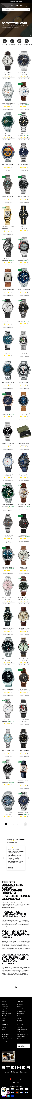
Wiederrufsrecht (21, 1036)
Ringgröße (4, 1036)
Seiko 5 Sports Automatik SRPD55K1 (8, 689)
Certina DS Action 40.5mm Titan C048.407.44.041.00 (24, 164)
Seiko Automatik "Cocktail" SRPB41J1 (8, 382)
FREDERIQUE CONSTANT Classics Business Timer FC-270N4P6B (24, 813)
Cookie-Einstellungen (22, 1029)
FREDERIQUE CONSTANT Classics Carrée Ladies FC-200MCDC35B (8, 227)
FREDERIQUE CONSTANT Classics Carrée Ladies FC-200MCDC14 (24, 781)
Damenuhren (20, 1004)
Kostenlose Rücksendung (8, 1038)
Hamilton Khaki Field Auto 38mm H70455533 (24, 598)
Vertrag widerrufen (21, 1045)
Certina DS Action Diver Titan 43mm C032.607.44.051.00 (24, 320)
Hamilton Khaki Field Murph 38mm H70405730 (8, 628)
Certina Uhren (5, 1006)
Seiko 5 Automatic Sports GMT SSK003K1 (24, 289)
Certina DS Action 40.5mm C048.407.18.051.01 (24, 227)
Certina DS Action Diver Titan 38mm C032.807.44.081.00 (8, 196)
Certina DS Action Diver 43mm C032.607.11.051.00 (24, 196)
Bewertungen (5, 1041)
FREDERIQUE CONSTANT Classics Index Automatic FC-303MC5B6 (8, 320)
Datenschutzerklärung (22, 1034)
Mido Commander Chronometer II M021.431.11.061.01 (8, 535)
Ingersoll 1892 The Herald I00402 (24, 504)
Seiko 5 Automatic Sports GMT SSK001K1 (8, 659)
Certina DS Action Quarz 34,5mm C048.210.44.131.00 (8, 750)
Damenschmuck (20, 1011)
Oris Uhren (4, 1020)
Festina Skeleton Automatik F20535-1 (8, 259)
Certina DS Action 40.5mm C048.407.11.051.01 (24, 134)
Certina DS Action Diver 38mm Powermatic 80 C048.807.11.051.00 (8, 443)
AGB (18, 1041)
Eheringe (19, 1018)
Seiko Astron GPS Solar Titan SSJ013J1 (8, 813)
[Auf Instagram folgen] (18, 1082)
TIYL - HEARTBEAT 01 (24, 352)
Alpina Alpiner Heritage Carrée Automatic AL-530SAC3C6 (8, 289)
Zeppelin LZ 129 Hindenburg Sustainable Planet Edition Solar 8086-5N (24, 567)
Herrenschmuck (20, 1013)
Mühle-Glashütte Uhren (7, 1015)
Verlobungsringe (21, 1015)
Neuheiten (19, 1020)
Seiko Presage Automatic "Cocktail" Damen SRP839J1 (8, 598)
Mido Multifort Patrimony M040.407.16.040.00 (24, 413)
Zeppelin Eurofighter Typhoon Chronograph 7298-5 (24, 659)
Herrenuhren (20, 1006)
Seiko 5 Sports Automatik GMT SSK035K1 (8, 504)
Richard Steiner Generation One (24, 103)
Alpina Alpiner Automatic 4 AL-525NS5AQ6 (8, 567)
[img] (17, 841)
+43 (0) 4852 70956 (18, 1)
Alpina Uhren (5, 1018)
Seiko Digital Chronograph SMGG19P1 (24, 259)
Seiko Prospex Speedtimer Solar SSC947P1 (8, 164)
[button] (4, 858)
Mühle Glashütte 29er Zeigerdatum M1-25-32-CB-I (8, 474)
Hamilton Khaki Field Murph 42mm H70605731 (24, 750)
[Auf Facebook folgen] (14, 1082)
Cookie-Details (20, 1032)
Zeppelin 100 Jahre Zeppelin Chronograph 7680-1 (8, 73)
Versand (19, 1038)
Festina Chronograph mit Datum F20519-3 (24, 474)
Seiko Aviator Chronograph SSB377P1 (24, 73)
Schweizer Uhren (21, 1009)
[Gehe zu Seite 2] (25, 824)
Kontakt (3, 1029)
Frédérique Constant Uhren (8, 1013)
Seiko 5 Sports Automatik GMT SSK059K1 (8, 103)
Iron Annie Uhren (6, 1011)
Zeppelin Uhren (5, 1009)
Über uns (4, 1027)
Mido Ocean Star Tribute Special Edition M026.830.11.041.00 (8, 352)
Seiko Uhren (4, 1004)
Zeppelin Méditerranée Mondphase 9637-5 (24, 628)
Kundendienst (5, 1032)
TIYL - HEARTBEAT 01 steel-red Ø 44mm (24, 720)
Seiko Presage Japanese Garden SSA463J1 (8, 134)
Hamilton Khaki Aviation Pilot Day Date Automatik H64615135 (8, 781)
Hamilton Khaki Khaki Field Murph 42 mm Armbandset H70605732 (24, 443)
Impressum (19, 1027)
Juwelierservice (5, 1034)
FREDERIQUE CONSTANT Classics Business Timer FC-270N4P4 (8, 413)
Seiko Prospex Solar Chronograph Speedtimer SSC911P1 (24, 382)
